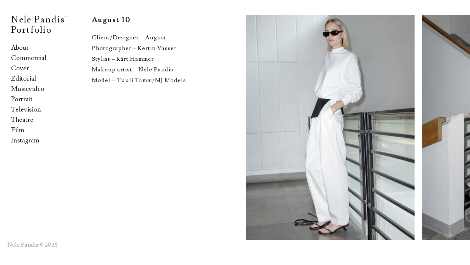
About (20, 47)
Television (26, 109)
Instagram (25, 140)
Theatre (22, 120)
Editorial (23, 78)
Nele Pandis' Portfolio (39, 25)
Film (17, 130)
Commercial (28, 58)
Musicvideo (27, 89)
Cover (20, 68)
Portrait (22, 99)
